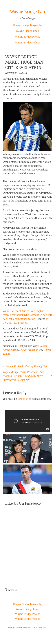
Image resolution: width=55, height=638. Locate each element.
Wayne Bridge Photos (27, 36)
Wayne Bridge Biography (27, 25)
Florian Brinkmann (37, 627)
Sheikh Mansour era (30, 349)
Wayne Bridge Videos (27, 42)
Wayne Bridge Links (27, 31)
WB (19, 346)
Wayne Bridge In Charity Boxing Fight (27, 366)
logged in (23, 398)
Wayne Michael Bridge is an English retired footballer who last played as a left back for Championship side (27, 314)
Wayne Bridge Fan (27, 11)
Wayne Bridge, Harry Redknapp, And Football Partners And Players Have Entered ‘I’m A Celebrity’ (23, 375)
